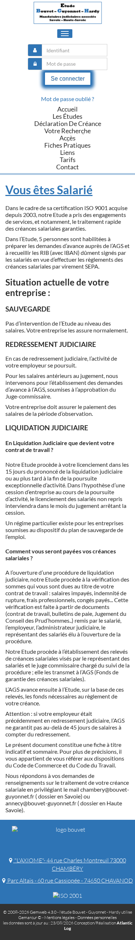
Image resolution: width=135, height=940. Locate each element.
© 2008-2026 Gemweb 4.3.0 (30, 912)
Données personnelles (97, 917)
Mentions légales (59, 917)
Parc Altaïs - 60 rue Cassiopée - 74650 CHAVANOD (69, 880)
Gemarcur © (29, 917)
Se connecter (68, 78)
